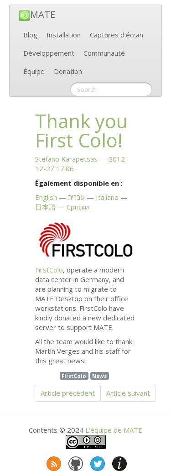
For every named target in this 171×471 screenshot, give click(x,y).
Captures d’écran (116, 34)
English (46, 197)
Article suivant (128, 393)
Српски (78, 206)
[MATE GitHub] (75, 461)
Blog (30, 34)
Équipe (34, 71)
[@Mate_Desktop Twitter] (97, 461)
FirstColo (49, 269)
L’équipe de (113, 429)
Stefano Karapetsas (66, 158)
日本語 (45, 206)
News (99, 375)
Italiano (107, 197)
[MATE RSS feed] (53, 461)
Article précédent (68, 393)
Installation (64, 34)
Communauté (104, 53)
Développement (48, 53)
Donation (68, 71)
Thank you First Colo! (81, 130)
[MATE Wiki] (119, 461)
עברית (76, 197)
